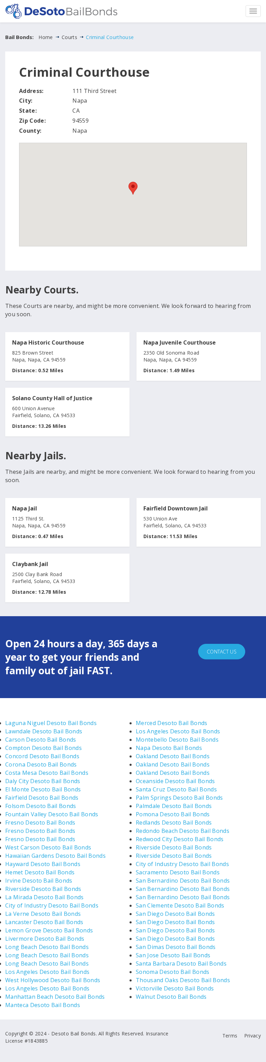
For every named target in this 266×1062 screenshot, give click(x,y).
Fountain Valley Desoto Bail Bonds (51, 814)
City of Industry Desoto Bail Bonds (51, 905)
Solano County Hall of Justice (52, 398)
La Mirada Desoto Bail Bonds (44, 897)
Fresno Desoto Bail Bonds (40, 822)
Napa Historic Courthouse (48, 343)
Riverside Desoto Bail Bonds (43, 889)
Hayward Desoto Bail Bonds (42, 864)
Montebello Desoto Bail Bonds (177, 739)
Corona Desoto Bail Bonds (41, 764)
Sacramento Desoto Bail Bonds (178, 872)
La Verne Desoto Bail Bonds (43, 914)
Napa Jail (24, 509)
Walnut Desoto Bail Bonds (171, 996)
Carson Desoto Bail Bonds (40, 739)
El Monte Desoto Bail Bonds (43, 789)
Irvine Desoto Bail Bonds (38, 880)
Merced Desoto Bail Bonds (171, 723)
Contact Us (222, 651)
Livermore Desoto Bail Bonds (45, 938)
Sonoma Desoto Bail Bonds (173, 972)
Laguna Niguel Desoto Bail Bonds (51, 723)
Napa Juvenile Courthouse (179, 343)
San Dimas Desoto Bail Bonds (176, 947)
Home (45, 37)
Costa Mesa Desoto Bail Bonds (46, 773)
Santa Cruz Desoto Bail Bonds (176, 789)
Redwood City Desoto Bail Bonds (180, 839)
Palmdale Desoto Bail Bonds (174, 806)
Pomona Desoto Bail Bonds (173, 814)
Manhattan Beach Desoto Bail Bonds (55, 996)
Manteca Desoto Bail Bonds (42, 1005)
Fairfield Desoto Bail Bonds (42, 797)
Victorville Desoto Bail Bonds (175, 988)
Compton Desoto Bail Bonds (43, 748)
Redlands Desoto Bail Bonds (174, 822)
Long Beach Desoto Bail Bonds (47, 947)
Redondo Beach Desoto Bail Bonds (182, 831)
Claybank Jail (30, 564)
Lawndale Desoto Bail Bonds (43, 731)
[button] (133, 188)
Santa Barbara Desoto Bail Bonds (181, 963)
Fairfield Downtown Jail (175, 509)
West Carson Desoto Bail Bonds (48, 847)
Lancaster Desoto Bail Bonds (44, 922)
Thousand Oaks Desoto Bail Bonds (183, 980)
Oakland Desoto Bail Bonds (173, 756)
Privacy (252, 1035)
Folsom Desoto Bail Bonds (40, 806)
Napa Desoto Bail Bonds (169, 748)
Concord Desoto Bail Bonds (42, 756)
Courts (69, 37)
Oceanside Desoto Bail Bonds (175, 781)
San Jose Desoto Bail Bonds (173, 955)
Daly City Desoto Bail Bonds (42, 781)
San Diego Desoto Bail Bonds (175, 914)
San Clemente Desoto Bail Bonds (180, 905)
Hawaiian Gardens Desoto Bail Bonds (55, 855)
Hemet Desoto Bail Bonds (39, 872)
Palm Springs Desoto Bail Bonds (179, 797)
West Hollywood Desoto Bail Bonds (52, 980)
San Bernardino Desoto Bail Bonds (183, 880)
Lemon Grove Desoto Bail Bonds (49, 930)
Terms (230, 1035)
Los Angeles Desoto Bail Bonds (47, 972)
